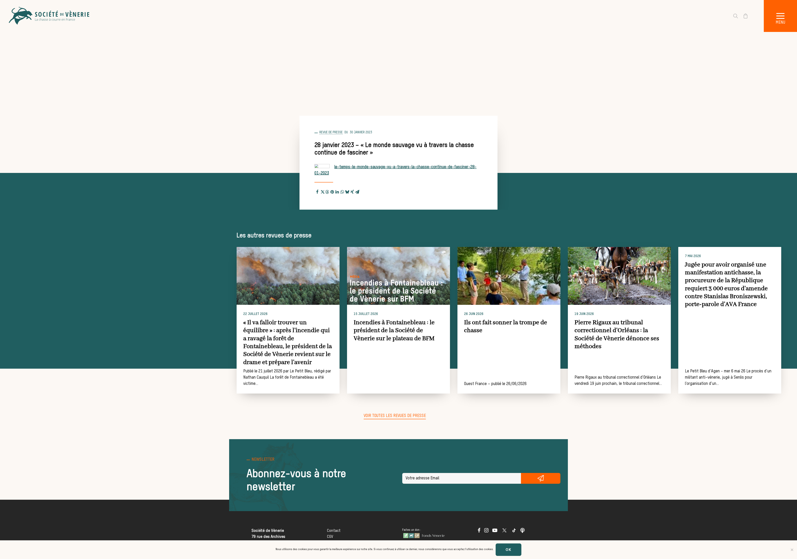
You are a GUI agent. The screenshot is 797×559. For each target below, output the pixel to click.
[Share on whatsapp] (342, 191)
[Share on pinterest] (332, 191)
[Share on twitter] (322, 191)
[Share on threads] (327, 191)
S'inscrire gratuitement (541, 478)
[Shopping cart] (743, 15)
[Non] (792, 550)
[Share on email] (357, 191)
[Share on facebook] (317, 191)
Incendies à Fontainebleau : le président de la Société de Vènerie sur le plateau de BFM (394, 331)
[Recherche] (733, 15)
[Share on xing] (352, 191)
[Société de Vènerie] (49, 16)
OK (508, 549)
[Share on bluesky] (347, 191)
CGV (330, 537)
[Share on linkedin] (337, 191)
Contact (334, 531)
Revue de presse (331, 132)
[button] (780, 16)
